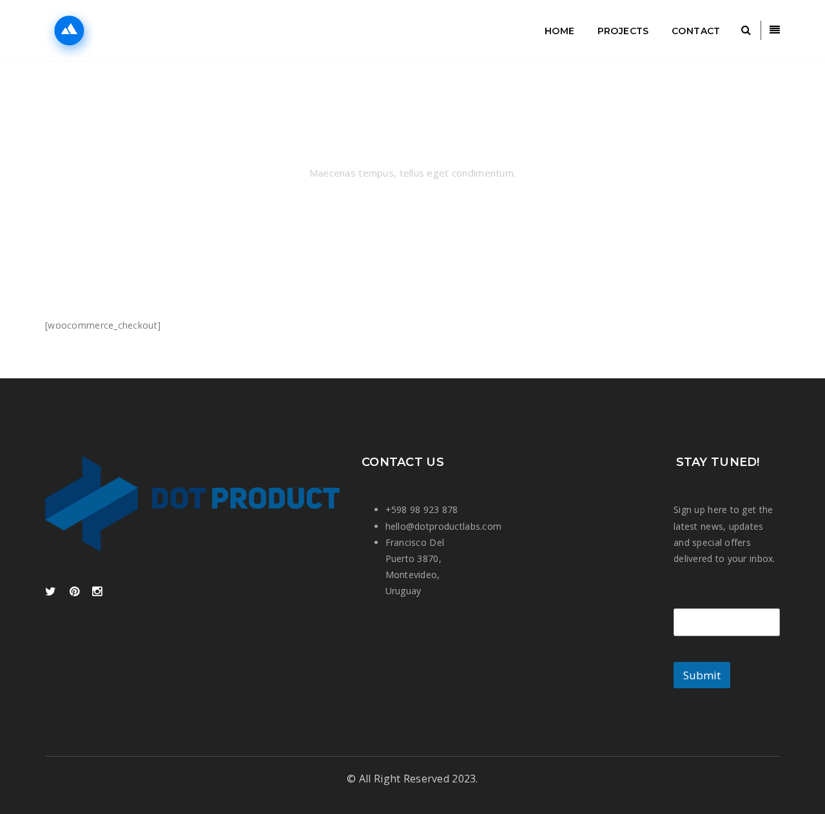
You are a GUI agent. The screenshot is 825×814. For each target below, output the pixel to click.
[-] (100, 31)
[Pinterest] (74, 592)
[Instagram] (97, 592)
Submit (702, 675)
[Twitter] (50, 592)
